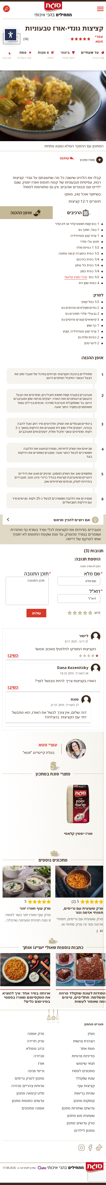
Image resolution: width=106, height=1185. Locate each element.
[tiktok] (99, 1147)
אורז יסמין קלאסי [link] (75, 277)
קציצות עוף (86, 1085)
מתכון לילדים (84, 1130)
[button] (6, 9)
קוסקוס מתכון (84, 1100)
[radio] (90, 613)
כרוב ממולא (35, 1048)
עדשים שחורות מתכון (78, 1108)
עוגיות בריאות (84, 1093)
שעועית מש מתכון (81, 1115)
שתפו (64, 158)
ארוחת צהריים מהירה (27, 1085)
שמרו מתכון (87, 160)
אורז (41, 1063)
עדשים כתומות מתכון (28, 1100)
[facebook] (90, 1147)
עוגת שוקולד (85, 1078)
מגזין (91, 1033)
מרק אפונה (36, 1033)
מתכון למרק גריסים (29, 1078)
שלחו (36, 613)
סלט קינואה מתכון (30, 1093)
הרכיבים (74, 212)
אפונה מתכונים (33, 1108)
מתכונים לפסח (83, 1070)
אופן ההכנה (21, 212)
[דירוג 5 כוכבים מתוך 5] (61, 39)
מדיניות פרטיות (83, 1055)
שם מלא (92, 574)
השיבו (12, 655)
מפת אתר (87, 1048)
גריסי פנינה (36, 1070)
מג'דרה (39, 1055)
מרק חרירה (35, 1040)
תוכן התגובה (36, 574)
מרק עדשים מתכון (81, 1122)
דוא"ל (94, 591)
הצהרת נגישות (84, 1040)
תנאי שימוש (85, 1063)
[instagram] (81, 1147)
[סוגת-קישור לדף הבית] (53, 6)
